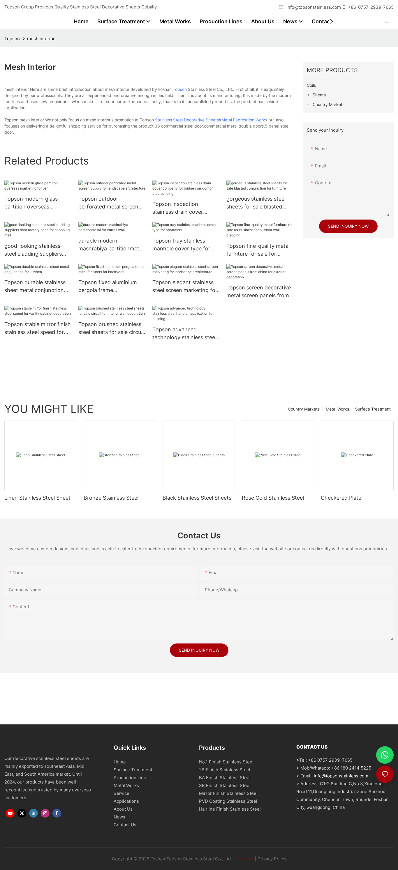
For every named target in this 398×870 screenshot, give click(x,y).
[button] (331, 21)
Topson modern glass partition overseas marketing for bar (31, 203)
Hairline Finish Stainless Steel (230, 809)
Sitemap (245, 859)
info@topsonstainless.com (313, 7)
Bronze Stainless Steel (111, 498)
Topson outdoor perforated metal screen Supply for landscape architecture (108, 203)
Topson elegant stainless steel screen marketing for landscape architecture (184, 286)
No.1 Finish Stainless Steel (226, 762)
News (119, 817)
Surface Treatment (373, 408)
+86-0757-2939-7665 (371, 7)
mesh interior (41, 38)
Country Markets (304, 408)
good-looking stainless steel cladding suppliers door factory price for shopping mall (33, 250)
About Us (123, 809)
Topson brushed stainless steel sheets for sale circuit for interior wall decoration (111, 328)
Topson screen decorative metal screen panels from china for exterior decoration (258, 291)
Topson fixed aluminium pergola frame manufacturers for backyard (107, 286)
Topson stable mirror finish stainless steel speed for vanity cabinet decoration (37, 328)
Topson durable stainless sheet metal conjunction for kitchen (35, 286)
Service (121, 793)
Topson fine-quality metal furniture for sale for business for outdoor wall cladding (258, 250)
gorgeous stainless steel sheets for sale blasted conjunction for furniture (256, 203)
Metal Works (337, 408)
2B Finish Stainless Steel (224, 769)
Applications (126, 801)
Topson (12, 38)
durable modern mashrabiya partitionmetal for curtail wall (110, 245)
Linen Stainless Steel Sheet (37, 498)
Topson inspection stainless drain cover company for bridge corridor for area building (183, 208)
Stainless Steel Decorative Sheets (187, 119)
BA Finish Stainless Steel (225, 777)
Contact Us (125, 824)
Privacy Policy (272, 859)
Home (120, 762)
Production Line (130, 777)
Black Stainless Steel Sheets (197, 498)
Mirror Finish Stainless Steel (228, 793)
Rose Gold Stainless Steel (273, 498)
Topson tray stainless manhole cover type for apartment (181, 245)
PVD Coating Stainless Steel (228, 801)
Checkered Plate (341, 498)
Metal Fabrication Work (243, 119)
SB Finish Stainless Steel (225, 785)
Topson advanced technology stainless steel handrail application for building (184, 333)
